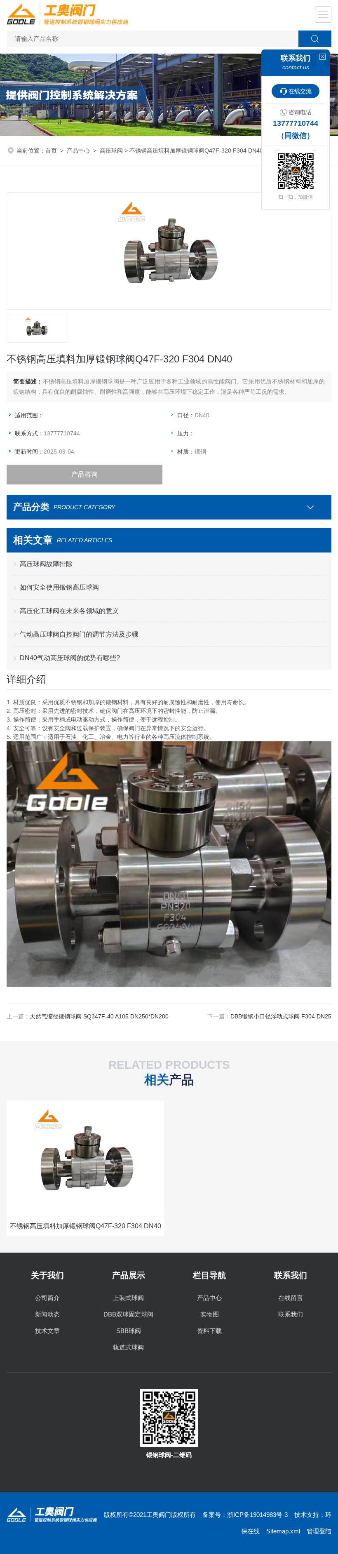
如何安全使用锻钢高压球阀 (59, 587)
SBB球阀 (128, 1330)
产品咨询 (84, 474)
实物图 (209, 1314)
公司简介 (47, 1297)
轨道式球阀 (128, 1347)
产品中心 (78, 150)
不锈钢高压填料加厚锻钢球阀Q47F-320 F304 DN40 (85, 1226)
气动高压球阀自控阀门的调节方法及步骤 (79, 634)
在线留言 (290, 1297)
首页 (51, 150)
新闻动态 (47, 1314)
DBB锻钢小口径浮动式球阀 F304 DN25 (280, 1016)
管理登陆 (319, 1531)
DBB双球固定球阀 (128, 1314)
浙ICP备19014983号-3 (257, 1514)
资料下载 (209, 1330)
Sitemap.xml (283, 1531)
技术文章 (47, 1330)
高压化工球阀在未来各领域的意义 (69, 610)
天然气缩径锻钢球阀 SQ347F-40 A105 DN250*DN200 (99, 1016)
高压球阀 (111, 150)
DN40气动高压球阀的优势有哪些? (70, 657)
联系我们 (290, 1314)
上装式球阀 (128, 1297)
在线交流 (300, 91)
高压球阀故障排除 (46, 563)
